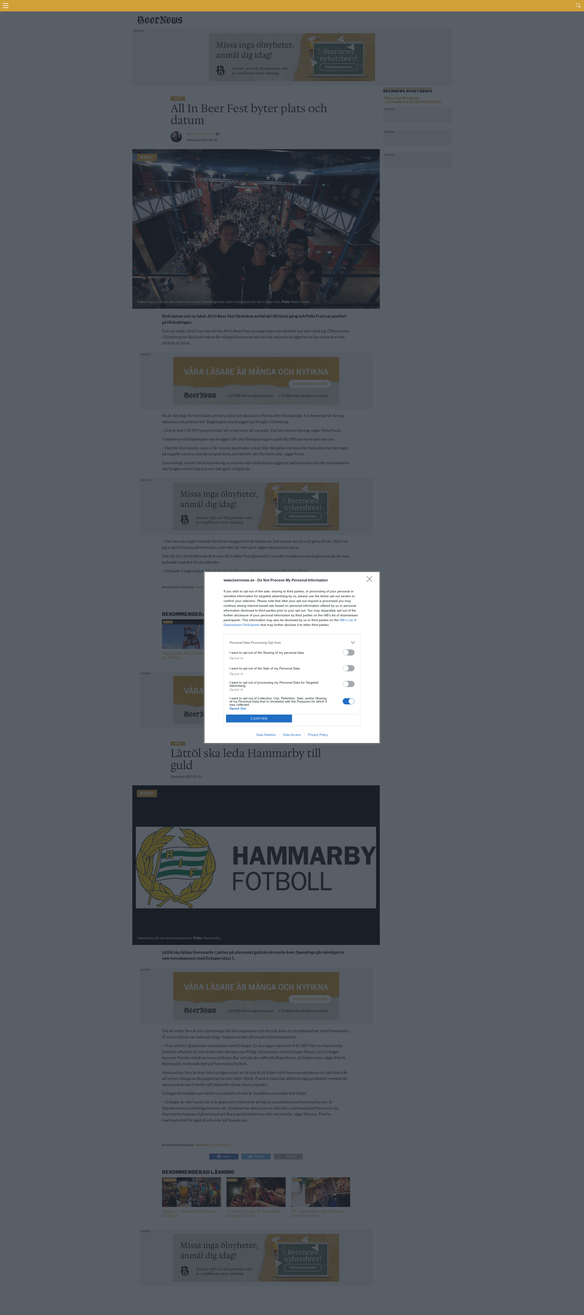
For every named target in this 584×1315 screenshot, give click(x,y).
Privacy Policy (318, 735)
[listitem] (292, 642)
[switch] (349, 652)
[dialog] (292, 657)
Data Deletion (266, 735)
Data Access (292, 735)
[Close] (371, 580)
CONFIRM (259, 718)
